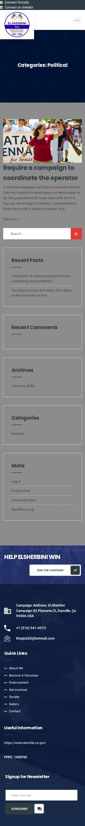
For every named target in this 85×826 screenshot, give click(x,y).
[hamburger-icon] (77, 20)
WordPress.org (23, 509)
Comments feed (24, 500)
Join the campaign (50, 570)
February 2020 (23, 386)
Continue (10, 219)
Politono (18, 434)
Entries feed (21, 491)
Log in (16, 481)
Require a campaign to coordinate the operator (40, 172)
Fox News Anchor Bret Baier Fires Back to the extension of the (42, 292)
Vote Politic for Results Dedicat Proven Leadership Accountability (41, 278)
